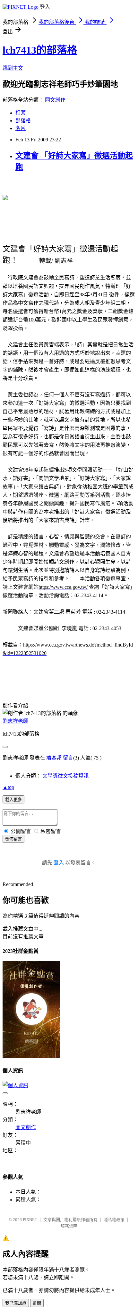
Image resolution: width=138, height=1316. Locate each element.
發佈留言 (13, 839)
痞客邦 (54, 757)
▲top (8, 787)
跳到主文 (13, 68)
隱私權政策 (114, 1219)
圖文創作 (55, 100)
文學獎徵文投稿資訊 (65, 776)
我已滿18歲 (15, 1303)
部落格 (23, 120)
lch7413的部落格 (40, 50)
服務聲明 (69, 1226)
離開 (37, 1303)
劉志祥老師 (15, 721)
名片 (20, 128)
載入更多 (13, 799)
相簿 (20, 113)
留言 (68, 757)
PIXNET (30, 1219)
